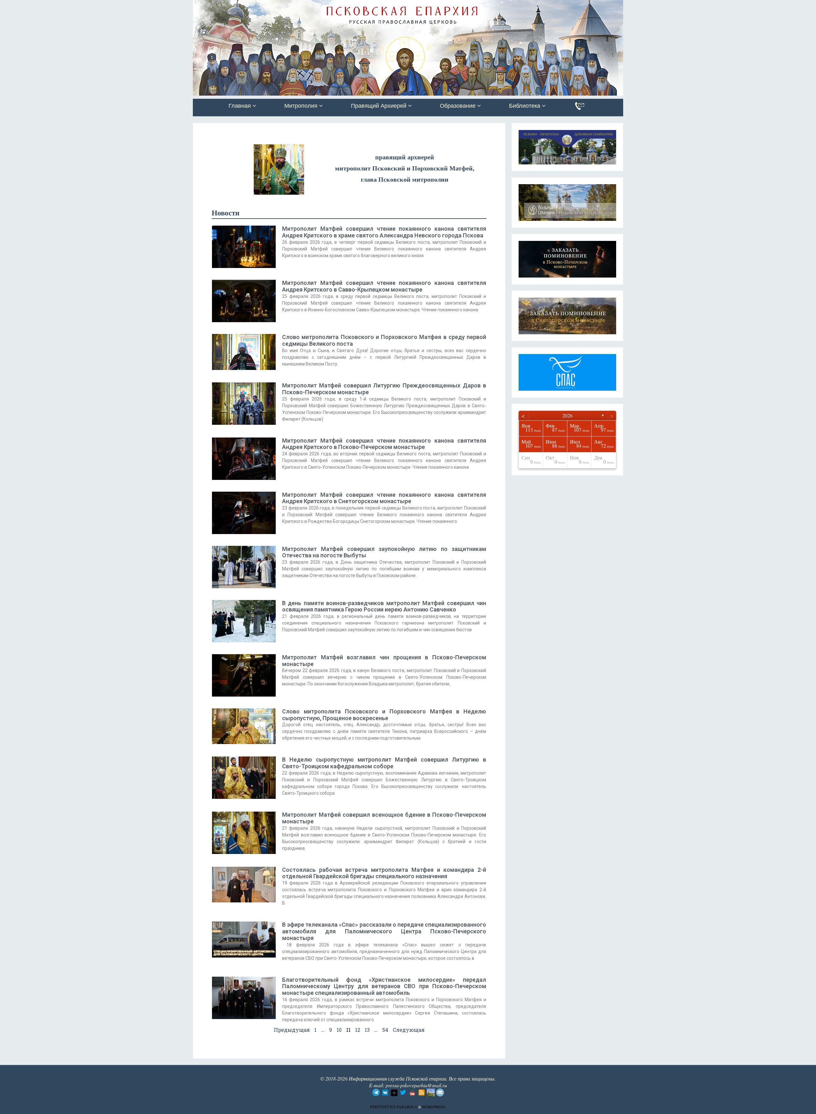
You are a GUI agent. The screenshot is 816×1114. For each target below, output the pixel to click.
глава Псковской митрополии (404, 179)
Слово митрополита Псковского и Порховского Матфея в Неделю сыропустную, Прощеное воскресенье (384, 714)
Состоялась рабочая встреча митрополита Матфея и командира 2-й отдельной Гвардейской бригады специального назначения (384, 873)
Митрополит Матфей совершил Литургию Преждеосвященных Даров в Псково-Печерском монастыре (384, 388)
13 (367, 1029)
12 (357, 1029)
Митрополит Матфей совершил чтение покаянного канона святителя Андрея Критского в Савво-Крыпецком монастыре (384, 286)
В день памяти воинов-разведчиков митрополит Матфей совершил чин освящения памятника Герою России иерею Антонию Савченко (384, 606)
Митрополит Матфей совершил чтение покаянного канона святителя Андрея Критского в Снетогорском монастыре (384, 498)
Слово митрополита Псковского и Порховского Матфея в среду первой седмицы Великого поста (384, 340)
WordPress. (434, 1106)
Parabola (407, 1106)
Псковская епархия (283, 5)
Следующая (409, 1029)
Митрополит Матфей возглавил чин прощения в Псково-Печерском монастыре (384, 660)
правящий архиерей (404, 157)
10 (339, 1029)
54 (385, 1029)
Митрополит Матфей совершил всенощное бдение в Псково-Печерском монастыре (384, 818)
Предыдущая (292, 1029)
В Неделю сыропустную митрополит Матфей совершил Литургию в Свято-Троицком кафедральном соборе (384, 763)
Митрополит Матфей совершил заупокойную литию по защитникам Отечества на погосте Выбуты (384, 552)
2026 (567, 415)
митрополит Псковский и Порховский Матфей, (404, 168)
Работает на (383, 1106)
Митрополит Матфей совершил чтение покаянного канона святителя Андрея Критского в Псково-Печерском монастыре (384, 444)
